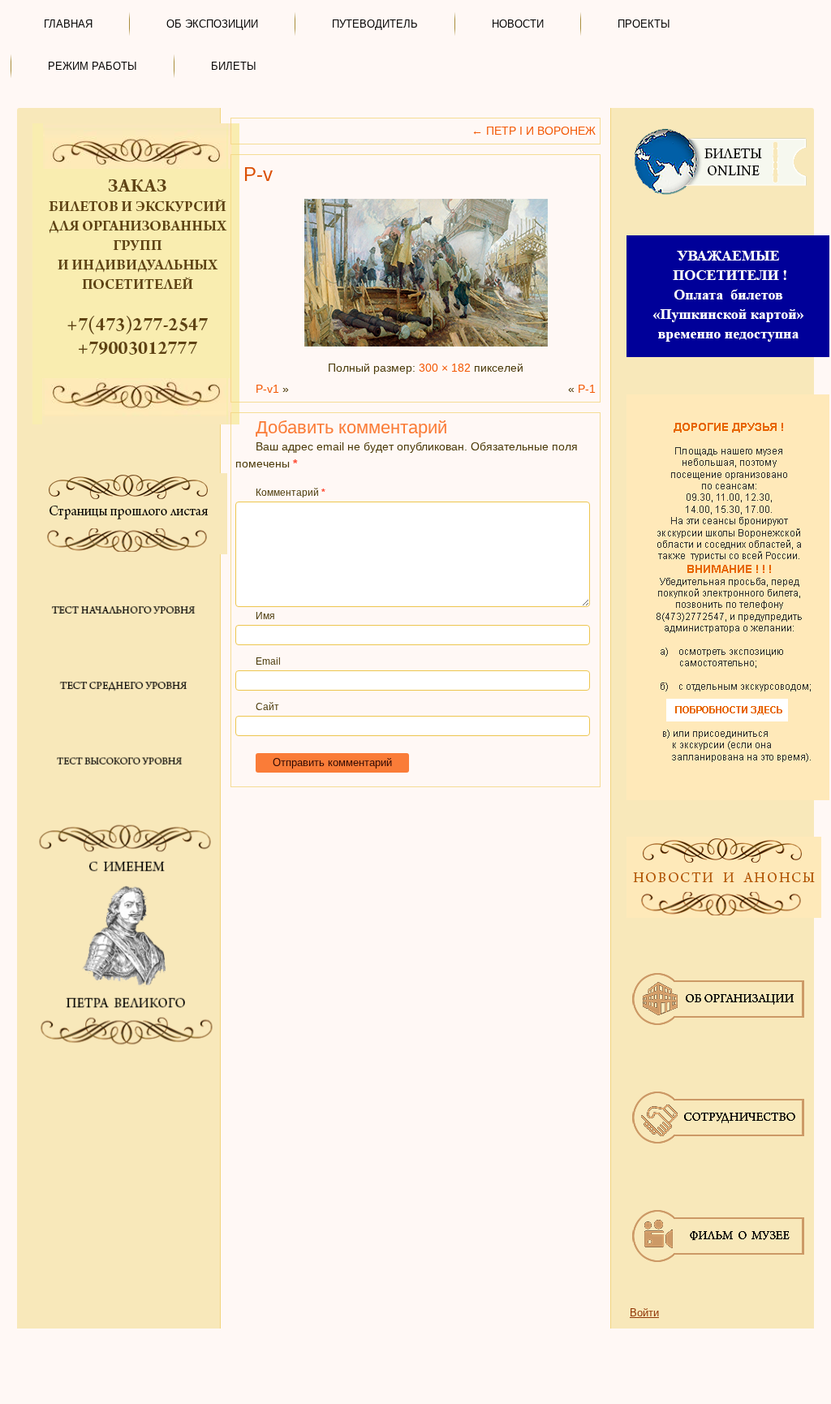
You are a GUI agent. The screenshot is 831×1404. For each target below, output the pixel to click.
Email (268, 661)
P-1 (587, 388)
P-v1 (267, 388)
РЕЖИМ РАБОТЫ (92, 66)
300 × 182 (445, 367)
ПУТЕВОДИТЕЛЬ (375, 24)
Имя (265, 616)
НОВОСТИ (518, 24)
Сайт (267, 707)
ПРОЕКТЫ (644, 24)
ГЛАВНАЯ (68, 24)
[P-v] (426, 346)
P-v (258, 174)
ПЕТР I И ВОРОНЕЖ (533, 130)
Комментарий (290, 492)
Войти (644, 1313)
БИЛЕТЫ (233, 66)
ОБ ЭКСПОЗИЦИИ (212, 24)
